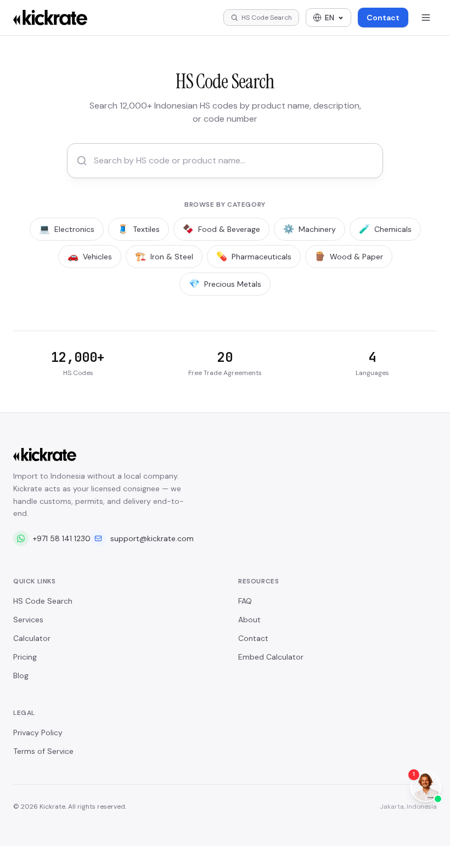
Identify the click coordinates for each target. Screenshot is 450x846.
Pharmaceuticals (253, 256)
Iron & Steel (164, 256)
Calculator (31, 638)
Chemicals (385, 229)
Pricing (25, 657)
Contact (383, 17)
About (249, 619)
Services (28, 619)
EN (329, 17)
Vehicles (90, 256)
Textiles (138, 229)
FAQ (245, 601)
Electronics (66, 229)
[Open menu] (426, 18)
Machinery (309, 229)
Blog (21, 675)
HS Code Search (42, 601)
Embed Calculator (270, 657)
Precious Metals (225, 283)
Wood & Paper (348, 256)
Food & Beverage (221, 229)
